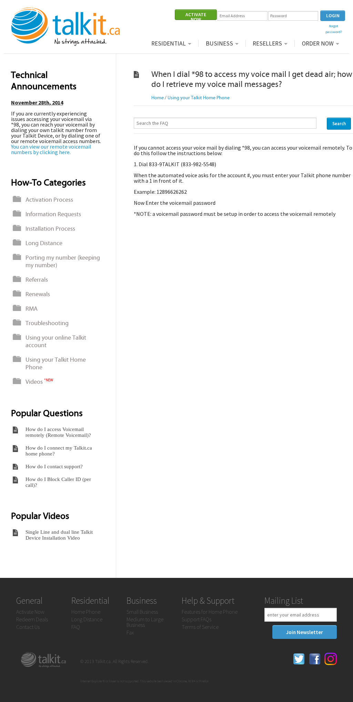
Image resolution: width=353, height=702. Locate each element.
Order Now (318, 43)
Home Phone (85, 611)
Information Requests (53, 214)
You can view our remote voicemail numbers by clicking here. (51, 149)
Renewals (38, 294)
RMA (32, 308)
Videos (39, 381)
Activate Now (30, 611)
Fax (130, 632)
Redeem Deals (32, 619)
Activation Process (49, 199)
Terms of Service (200, 626)
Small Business (142, 611)
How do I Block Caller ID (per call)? (58, 482)
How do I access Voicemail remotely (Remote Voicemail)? (58, 432)
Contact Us (28, 626)
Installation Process (50, 228)
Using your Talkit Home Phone (56, 363)
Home (157, 98)
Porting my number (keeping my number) (63, 261)
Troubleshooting (47, 323)
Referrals (37, 279)
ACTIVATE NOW (195, 15)
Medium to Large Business (145, 622)
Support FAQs (196, 619)
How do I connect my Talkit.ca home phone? (59, 451)
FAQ (75, 626)
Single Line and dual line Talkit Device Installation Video (59, 535)
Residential (168, 43)
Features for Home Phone (210, 611)
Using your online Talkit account (56, 341)
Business (219, 43)
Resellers (267, 43)
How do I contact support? (54, 466)
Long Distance (44, 243)
